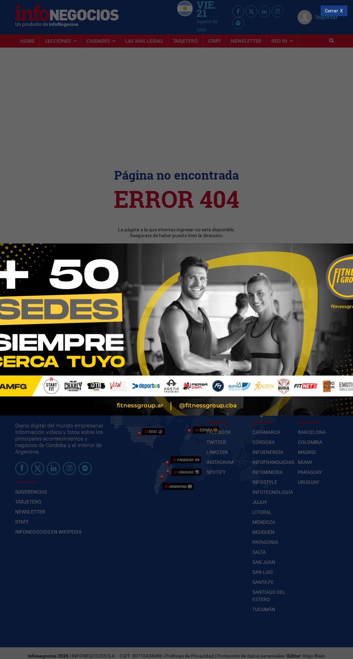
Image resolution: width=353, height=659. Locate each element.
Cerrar (331, 11)
